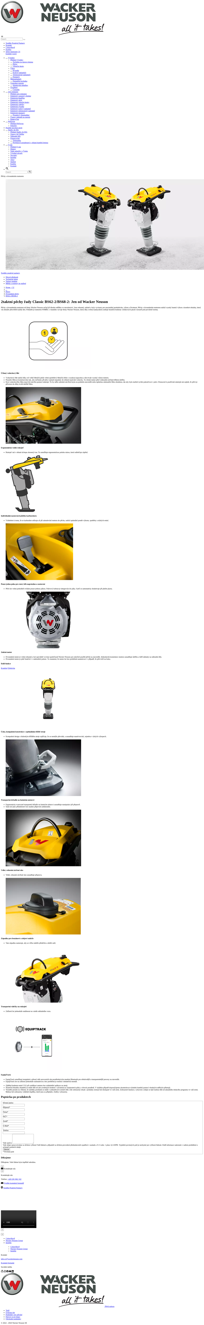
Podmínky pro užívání (14, 1315)
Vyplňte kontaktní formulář (14, 1183)
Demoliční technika (20, 81)
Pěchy (15, 64)
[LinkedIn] (13, 1272)
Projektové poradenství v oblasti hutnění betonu (30, 143)
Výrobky (11, 58)
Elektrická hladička (17, 98)
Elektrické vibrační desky (19, 102)
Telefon (5, 1130)
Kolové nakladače (19, 73)
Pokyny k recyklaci (13, 1317)
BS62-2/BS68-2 (12, 296)
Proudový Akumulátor (21, 115)
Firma (5, 1112)
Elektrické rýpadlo (17, 107)
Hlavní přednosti (12, 277)
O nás (10, 145)
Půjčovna (11, 121)
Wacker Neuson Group (14, 1241)
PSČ (5, 1117)
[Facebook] (7, 1272)
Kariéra (8, 50)
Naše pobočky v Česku (19, 151)
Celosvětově (10, 47)
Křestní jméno (8, 1103)
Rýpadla (16, 71)
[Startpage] (52, 35)
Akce (12, 160)
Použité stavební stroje (14, 128)
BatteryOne (14, 119)
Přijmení (6, 1107)
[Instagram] (5, 1272)
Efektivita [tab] (11, 668)
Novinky (13, 155)
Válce (12, 68)
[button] (13, 52)
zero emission (13, 92)
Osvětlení (13, 87)
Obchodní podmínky (13, 1319)
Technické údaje (12, 279)
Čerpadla (16, 90)
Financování (15, 138)
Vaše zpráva (7, 1143)
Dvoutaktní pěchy (12, 294)
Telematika (17, 141)
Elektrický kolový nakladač (20, 109)
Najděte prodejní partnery (10, 273)
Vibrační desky (18, 66)
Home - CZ (10, 287)
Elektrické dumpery (17, 113)
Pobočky (13, 126)
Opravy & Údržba (17, 134)
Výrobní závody (16, 153)
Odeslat (6, 1149)
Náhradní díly (15, 136)
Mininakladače (15, 79)
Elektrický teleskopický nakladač (22, 111)
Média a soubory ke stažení (16, 283)
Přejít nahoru (109, 1306)
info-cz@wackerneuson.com (11, 1259)
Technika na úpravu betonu (23, 62)
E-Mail (6, 1126)
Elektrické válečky (17, 104)
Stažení (13, 162)
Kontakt (9, 45)
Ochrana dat (10, 1313)
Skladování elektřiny (20, 85)
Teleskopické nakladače (21, 75)
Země (5, 1121)
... (6, 290)
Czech (14, 54)
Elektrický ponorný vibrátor (20, 96)
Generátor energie (17, 83)
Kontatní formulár (7, 1263)
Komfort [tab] (4, 668)
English (9, 54)
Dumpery (16, 77)
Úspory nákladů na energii (20, 117)
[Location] (2, 1272)
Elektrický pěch (16, 100)
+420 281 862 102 (14, 1179)
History (13, 149)
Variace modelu (11, 281)
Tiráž (7, 1310)
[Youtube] (10, 1272)
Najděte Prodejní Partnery (15, 43)
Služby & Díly (13, 130)
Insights (13, 157)
